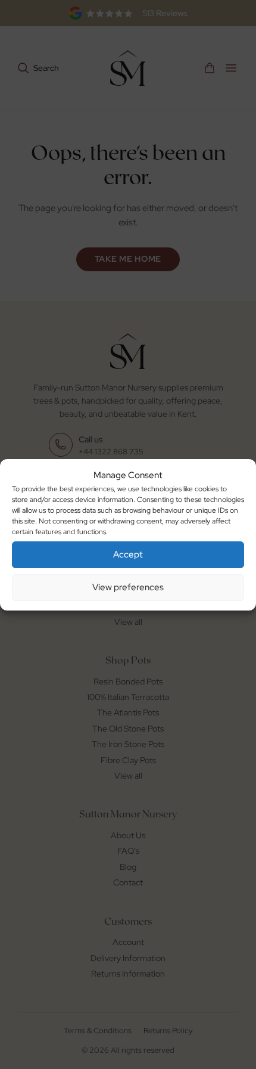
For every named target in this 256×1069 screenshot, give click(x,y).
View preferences (128, 587)
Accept (128, 554)
